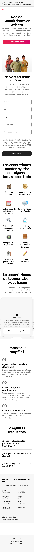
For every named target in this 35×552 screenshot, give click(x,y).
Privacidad (13, 543)
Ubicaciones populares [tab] (9, 485)
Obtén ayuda (16, 154)
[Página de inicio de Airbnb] (3, 9)
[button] (17, 443)
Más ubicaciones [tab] (23, 485)
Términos (20, 543)
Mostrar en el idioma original (23, 4)
